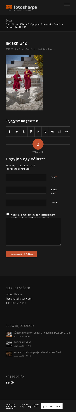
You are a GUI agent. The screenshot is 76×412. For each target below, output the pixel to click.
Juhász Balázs (47, 49)
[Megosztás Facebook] (9, 132)
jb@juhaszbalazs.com (19, 298)
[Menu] (65, 4)
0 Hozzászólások (27, 49)
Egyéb (10, 382)
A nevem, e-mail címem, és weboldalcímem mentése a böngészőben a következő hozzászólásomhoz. (33, 217)
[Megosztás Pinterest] (30, 132)
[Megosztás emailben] (66, 132)
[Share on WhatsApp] (23, 132)
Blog (9, 20)
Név (54, 177)
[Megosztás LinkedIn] (38, 132)
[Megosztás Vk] (52, 132)
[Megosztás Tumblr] (45, 132)
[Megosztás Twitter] (16, 132)
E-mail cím (54, 191)
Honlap (54, 202)
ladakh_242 (16, 43)
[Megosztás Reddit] (59, 132)
